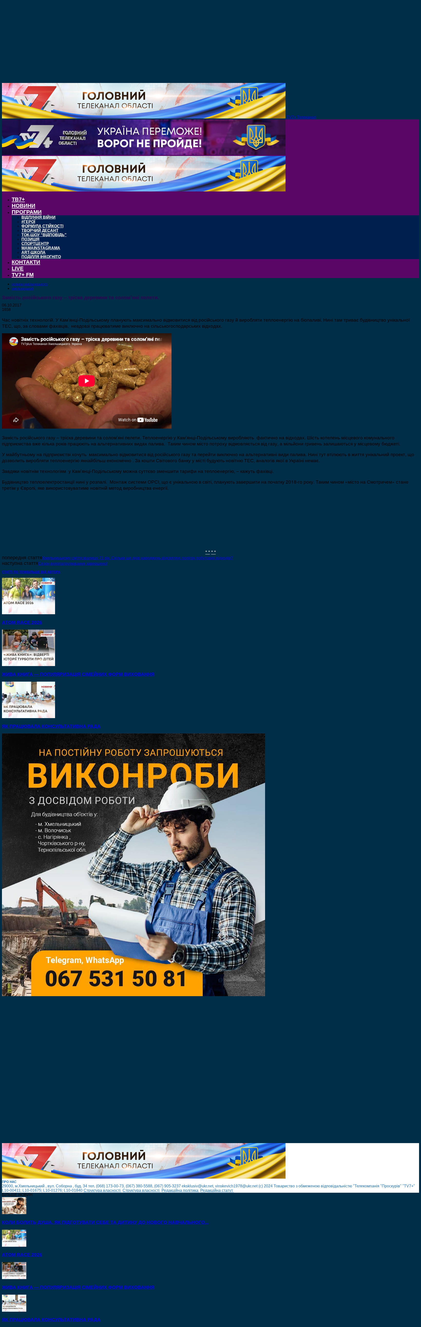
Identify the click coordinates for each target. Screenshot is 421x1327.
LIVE (18, 268)
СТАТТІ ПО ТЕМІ (14, 572)
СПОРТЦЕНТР (35, 244)
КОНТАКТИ (26, 262)
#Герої (28, 222)
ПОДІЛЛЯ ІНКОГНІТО (41, 257)
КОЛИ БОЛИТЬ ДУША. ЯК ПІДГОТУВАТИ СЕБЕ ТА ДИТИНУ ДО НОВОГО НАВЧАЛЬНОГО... (105, 1222)
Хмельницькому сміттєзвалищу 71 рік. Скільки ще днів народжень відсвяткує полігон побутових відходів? (137, 558)
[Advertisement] (148, 1070)
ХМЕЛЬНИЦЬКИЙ (23, 288)
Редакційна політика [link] (180, 1190)
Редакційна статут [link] (217, 1190)
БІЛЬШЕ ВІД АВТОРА (43, 572)
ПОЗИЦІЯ (30, 239)
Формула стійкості (42, 226)
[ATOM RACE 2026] (28, 613)
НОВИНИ (23, 206)
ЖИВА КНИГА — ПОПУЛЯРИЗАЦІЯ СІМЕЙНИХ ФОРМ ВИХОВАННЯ (78, 674)
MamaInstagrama (40, 248)
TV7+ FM (23, 275)
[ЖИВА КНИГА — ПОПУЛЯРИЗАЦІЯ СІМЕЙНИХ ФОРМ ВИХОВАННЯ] (28, 665)
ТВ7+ (18, 199)
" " (207, 552)
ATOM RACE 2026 (22, 622)
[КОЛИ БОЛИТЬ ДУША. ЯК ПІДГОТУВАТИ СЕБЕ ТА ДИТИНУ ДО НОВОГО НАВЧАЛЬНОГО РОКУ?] (14, 1213)
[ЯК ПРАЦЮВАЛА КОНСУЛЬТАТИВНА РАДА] (28, 717)
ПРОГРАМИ (27, 212)
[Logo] (144, 154)
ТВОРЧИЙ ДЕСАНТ (39, 230)
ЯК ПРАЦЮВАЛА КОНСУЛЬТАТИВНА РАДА (51, 726)
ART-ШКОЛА (33, 252)
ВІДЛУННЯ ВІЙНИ (38, 217)
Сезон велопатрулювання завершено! (72, 563)
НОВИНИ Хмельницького (30, 284)
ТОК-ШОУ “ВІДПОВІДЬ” (44, 235)
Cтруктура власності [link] (103, 1190)
